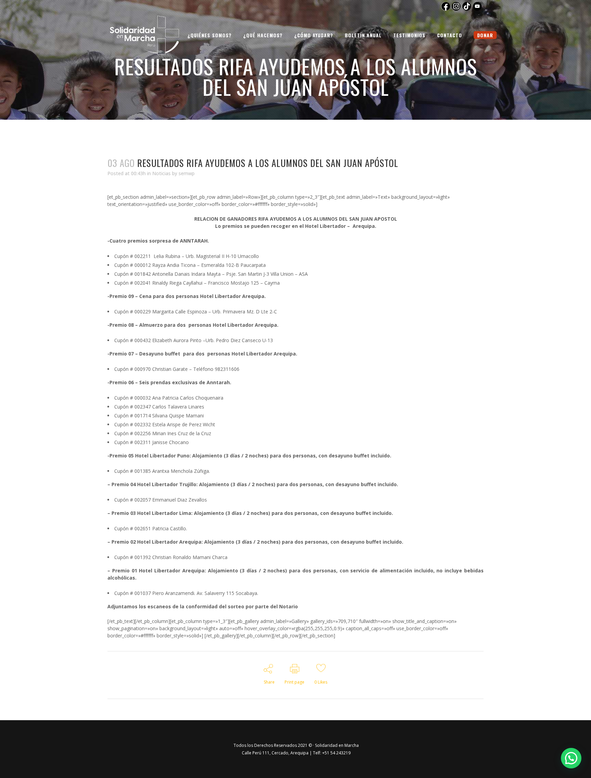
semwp (187, 173)
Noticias (161, 173)
